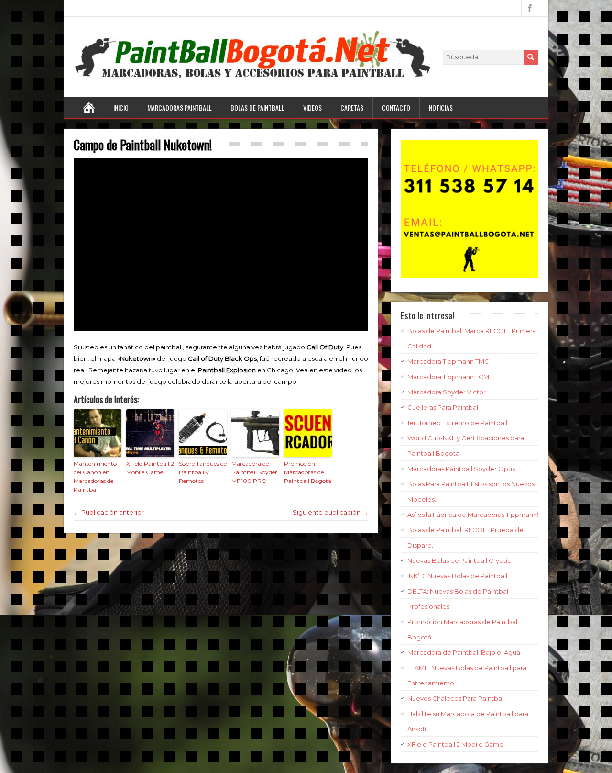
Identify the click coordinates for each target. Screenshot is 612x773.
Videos (312, 107)
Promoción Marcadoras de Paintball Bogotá (307, 472)
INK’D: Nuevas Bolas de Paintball (457, 576)
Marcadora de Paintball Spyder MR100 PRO (254, 472)
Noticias (441, 107)
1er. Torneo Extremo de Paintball (457, 422)
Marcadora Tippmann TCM (448, 377)
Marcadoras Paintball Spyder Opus (461, 468)
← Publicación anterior (109, 512)
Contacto (396, 107)
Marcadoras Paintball (179, 107)
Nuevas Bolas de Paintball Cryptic (459, 560)
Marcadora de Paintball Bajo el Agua (463, 652)
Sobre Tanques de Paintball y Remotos (203, 472)
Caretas (351, 107)
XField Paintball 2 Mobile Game (150, 468)
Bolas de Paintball (257, 107)
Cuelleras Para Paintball (443, 407)
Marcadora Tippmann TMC (448, 361)
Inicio (121, 107)
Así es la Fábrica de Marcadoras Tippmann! (472, 514)
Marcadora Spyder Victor (446, 392)
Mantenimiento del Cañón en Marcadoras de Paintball (95, 476)
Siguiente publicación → (330, 512)
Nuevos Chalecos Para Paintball (456, 698)
